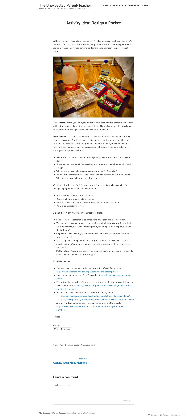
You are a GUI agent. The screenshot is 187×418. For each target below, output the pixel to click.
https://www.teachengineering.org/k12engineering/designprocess (87, 271)
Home (106, 5)
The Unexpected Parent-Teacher (65, 5)
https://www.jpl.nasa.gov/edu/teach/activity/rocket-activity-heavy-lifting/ (95, 296)
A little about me (118, 5)
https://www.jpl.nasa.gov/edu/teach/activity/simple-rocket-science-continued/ (97, 299)
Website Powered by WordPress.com (80, 413)
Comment (126, 401)
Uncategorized (89, 345)
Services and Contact (138, 5)
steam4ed (59, 345)
